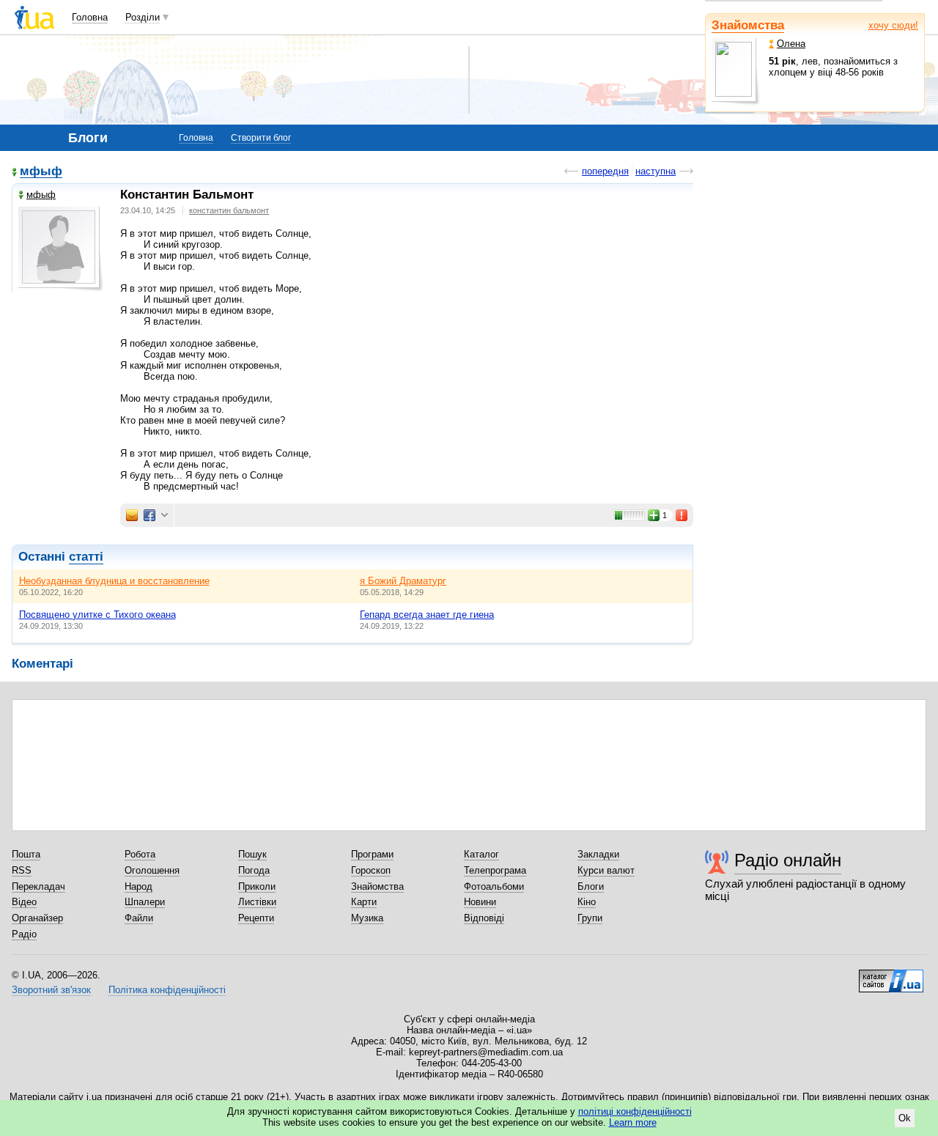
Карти (364, 901)
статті (86, 557)
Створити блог (261, 138)
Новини (480, 901)
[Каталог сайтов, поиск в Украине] (891, 975)
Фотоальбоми (494, 886)
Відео (24, 901)
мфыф (41, 172)
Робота (140, 854)
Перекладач (38, 886)
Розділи (142, 17)
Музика (367, 917)
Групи (589, 917)
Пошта (26, 854)
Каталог (481, 854)
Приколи (257, 886)
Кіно (586, 901)
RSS (22, 870)
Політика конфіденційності (167, 989)
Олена (791, 43)
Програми (372, 854)
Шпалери (145, 901)
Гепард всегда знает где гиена (427, 614)
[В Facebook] (149, 515)
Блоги (590, 886)
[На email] (132, 515)
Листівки (257, 901)
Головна (90, 17)
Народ (138, 886)
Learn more (633, 1122)
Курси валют (606, 870)
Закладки (598, 854)
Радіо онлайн (787, 860)
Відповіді (484, 917)
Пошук (252, 854)
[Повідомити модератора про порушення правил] (682, 515)
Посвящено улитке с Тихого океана (97, 614)
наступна (655, 171)
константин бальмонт (229, 210)
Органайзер (37, 917)
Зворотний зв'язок (51, 989)
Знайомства (748, 25)
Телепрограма (495, 870)
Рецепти (256, 917)
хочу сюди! (893, 25)
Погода (254, 870)
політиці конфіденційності (635, 1111)
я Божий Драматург (403, 580)
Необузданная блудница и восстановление (114, 580)
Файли (139, 917)
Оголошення (152, 870)
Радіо (24, 934)
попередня (605, 171)
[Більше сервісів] (164, 515)
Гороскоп (371, 870)
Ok (904, 1118)
